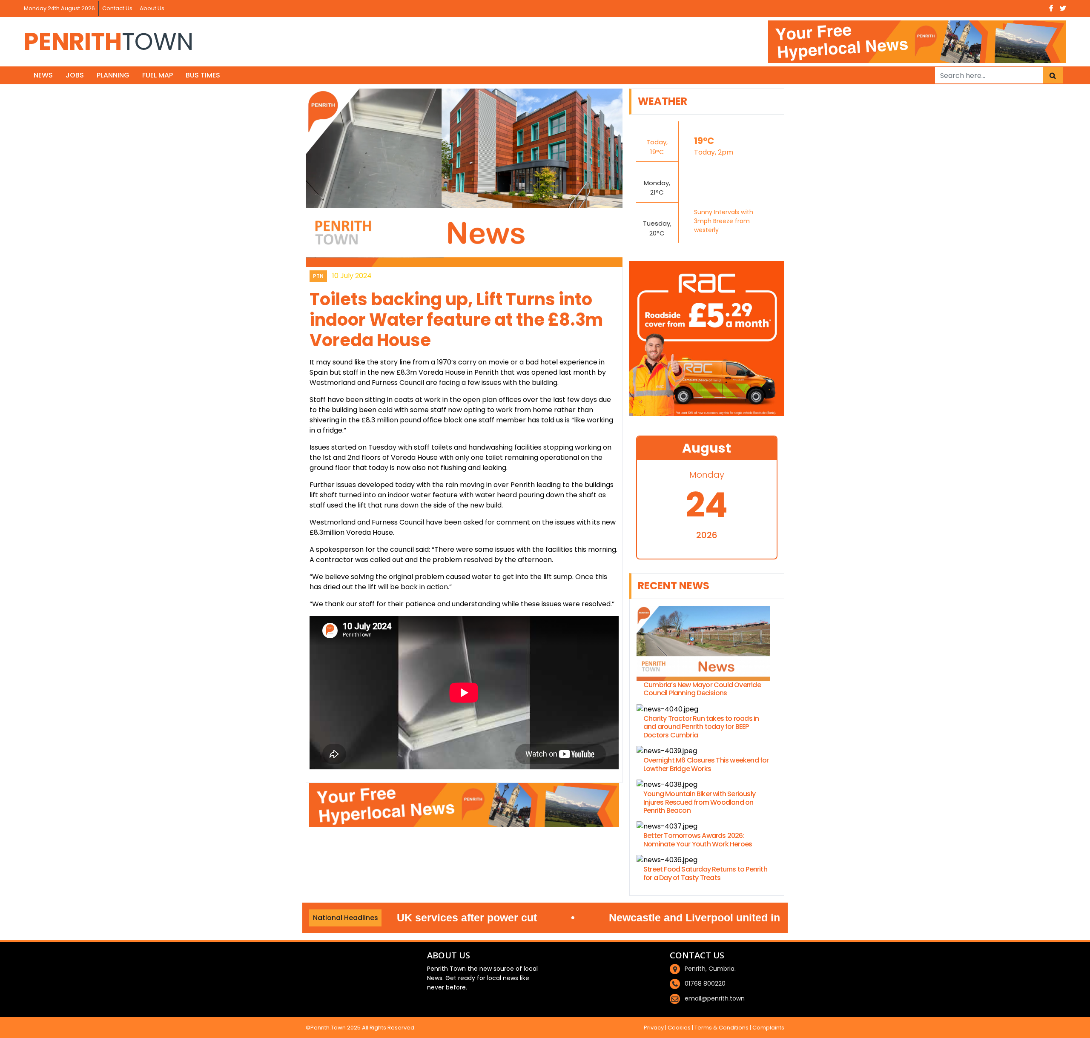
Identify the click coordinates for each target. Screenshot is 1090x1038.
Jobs (75, 75)
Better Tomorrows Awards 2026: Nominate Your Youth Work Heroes (697, 840)
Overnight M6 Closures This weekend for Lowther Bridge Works (706, 764)
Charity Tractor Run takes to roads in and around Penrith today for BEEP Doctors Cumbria (701, 726)
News (43, 75)
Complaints (768, 1028)
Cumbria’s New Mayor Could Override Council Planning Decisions (702, 689)
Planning (113, 75)
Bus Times (203, 75)
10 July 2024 (352, 276)
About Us (152, 8)
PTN (318, 276)
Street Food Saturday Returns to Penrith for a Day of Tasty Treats (705, 873)
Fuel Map (157, 75)
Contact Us (117, 8)
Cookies (679, 1028)
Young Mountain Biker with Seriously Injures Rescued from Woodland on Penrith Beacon (699, 802)
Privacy (654, 1028)
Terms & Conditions (721, 1028)
